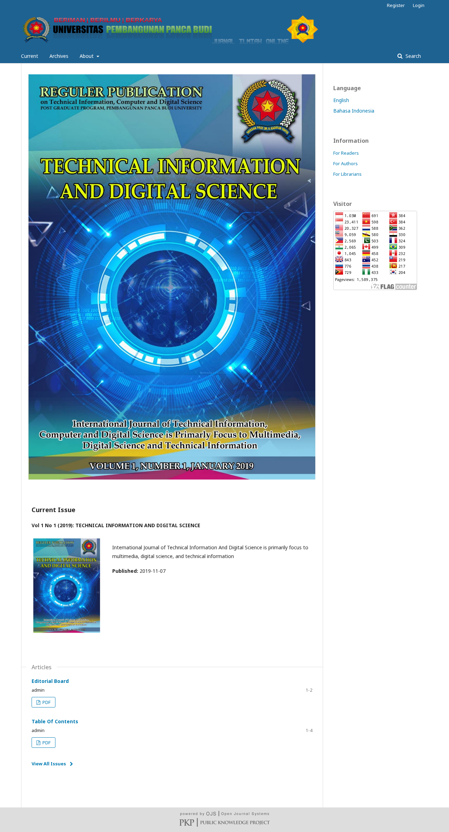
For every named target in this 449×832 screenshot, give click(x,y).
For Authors (345, 163)
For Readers (346, 153)
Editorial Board (50, 681)
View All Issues (49, 763)
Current (29, 56)
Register (396, 5)
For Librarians (347, 174)
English (341, 100)
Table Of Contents (55, 721)
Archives (58, 56)
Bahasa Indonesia (353, 110)
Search (412, 56)
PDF (46, 702)
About (87, 56)
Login (418, 5)
